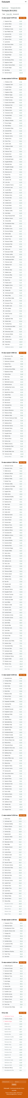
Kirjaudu (14, 1084)
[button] (25, 2)
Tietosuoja (19, 1094)
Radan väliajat (22, 17)
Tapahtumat (5, 8)
